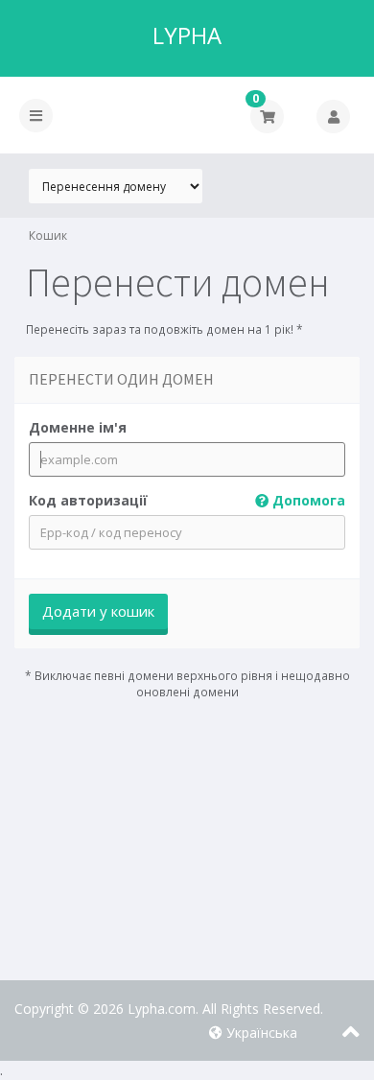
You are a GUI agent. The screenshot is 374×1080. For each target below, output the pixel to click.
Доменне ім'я (78, 427)
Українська (259, 1032)
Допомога (307, 500)
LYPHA (187, 35)
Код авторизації (187, 500)
